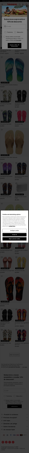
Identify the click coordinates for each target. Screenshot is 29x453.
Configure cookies (14, 230)
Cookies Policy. (12, 226)
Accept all (14, 234)
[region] (14, 226)
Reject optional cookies (14, 238)
